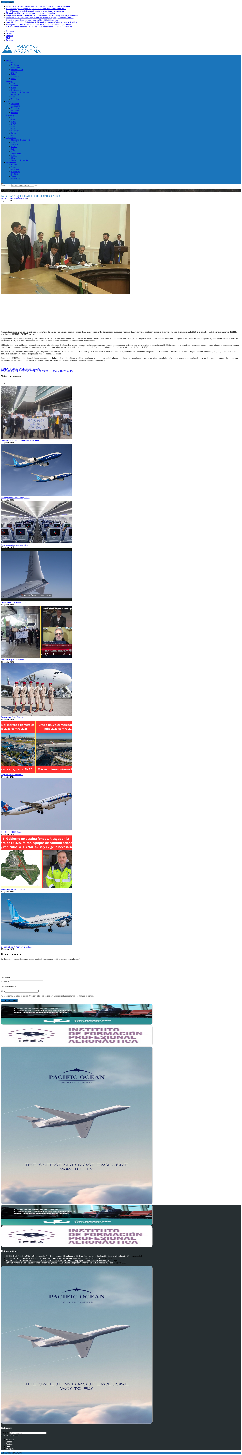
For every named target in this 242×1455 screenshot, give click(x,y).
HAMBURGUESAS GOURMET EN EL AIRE (20, 369)
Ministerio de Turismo (20, 92)
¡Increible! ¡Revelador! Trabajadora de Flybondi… (21, 440)
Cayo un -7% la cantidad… (12, 775)
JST (12, 149)
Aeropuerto (15, 106)
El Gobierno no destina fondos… (14, 889)
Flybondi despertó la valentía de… (14, 660)
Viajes (13, 83)
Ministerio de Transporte (21, 140)
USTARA (15, 131)
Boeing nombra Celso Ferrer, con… (15, 498)
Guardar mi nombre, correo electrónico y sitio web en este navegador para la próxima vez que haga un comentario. (49, 996)
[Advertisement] (121, 312)
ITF (12, 135)
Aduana (14, 156)
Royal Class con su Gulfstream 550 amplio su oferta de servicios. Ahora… (35, 11)
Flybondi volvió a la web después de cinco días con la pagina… (31, 13)
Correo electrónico (9, 986)
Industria (14, 74)
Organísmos (11, 137)
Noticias (9, 63)
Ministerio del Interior (19, 160)
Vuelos (14, 165)
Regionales (15, 67)
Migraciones (16, 153)
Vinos (13, 88)
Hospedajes (15, 171)
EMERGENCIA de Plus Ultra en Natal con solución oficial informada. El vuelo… (39, 6)
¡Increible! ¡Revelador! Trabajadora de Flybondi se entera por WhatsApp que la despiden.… (42, 22)
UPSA (13, 124)
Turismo (9, 81)
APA (13, 119)
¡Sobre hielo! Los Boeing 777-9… (14, 602)
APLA (14, 117)
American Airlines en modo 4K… (14, 545)
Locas (13, 79)
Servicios (14, 72)
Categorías (5, 1433)
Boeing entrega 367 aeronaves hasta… (16, 947)
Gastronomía (16, 90)
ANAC (14, 142)
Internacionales (17, 70)
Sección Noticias (20, 198)
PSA (13, 158)
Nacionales (15, 65)
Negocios (15, 76)
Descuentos (15, 178)
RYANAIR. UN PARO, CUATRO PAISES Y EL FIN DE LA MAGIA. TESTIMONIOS (37, 371)
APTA (13, 122)
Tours (13, 176)
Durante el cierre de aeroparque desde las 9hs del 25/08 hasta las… (32, 20)
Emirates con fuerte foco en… (13, 717)
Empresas (15, 110)
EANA (14, 147)
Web (3, 991)
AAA (13, 126)
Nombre (5, 982)
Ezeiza (8, 101)
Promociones (11, 162)
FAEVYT (15, 94)
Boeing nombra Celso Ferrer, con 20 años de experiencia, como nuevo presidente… (39, 24)
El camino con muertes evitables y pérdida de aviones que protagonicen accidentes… (39, 18)
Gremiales (10, 115)
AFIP (13, 151)
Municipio (15, 103)
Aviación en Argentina (10, 1435)
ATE (13, 128)
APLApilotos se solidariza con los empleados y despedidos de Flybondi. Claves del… (40, 27)
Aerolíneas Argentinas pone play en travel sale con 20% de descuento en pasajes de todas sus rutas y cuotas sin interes (53, 1258)
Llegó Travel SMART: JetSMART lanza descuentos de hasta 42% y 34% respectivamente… (43, 15)
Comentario (5, 977)
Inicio (8, 60)
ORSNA (14, 144)
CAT (13, 97)
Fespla (13, 133)
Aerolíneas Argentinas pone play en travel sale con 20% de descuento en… (36, 9)
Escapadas (15, 169)
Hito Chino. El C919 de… (11, 832)
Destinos (14, 85)
